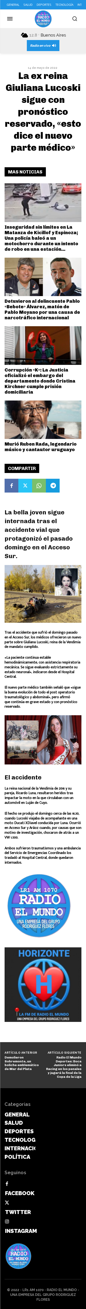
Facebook (19, 1193)
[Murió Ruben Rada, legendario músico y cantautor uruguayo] (43, 420)
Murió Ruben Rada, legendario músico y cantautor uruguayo (41, 446)
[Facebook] (11, 486)
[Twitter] (25, 486)
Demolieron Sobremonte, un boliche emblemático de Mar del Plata (22, 1063)
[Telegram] (53, 486)
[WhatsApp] (39, 486)
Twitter (18, 1212)
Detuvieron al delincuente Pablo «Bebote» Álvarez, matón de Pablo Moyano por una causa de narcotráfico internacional (42, 309)
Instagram (21, 1231)
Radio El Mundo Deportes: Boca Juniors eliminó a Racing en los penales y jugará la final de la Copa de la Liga (63, 1067)
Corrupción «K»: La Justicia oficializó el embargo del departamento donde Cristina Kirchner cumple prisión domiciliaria (40, 381)
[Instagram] (7, 1222)
